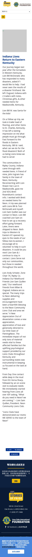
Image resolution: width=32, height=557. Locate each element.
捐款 (3, 17)
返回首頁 (15, 454)
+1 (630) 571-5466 (16, 512)
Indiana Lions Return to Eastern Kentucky (13, 60)
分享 (9, 450)
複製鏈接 (19, 450)
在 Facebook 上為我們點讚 (16, 526)
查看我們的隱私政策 (8, 547)
